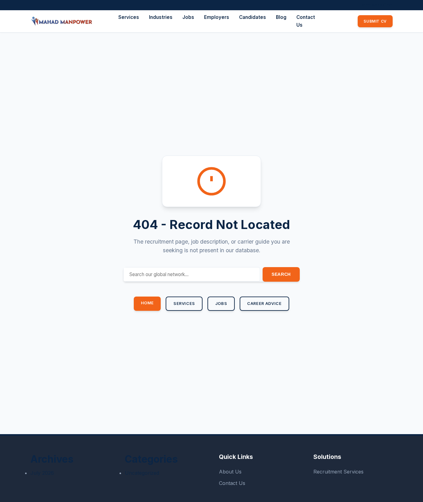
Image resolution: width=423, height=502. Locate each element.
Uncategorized (142, 473)
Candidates (252, 17)
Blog (281, 17)
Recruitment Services (338, 472)
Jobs (188, 17)
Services (128, 17)
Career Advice (264, 303)
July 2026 (42, 473)
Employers (216, 17)
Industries (160, 17)
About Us (230, 472)
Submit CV (375, 21)
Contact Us (232, 483)
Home (147, 303)
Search (281, 274)
